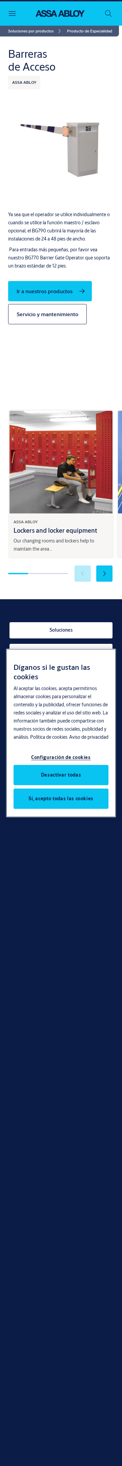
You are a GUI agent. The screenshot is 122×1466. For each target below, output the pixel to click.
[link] (35, 31)
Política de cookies (48, 737)
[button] (89, 31)
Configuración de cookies (61, 757)
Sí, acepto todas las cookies (61, 798)
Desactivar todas (61, 775)
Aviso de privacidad (88, 737)
